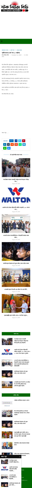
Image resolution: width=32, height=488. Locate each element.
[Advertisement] (16, 24)
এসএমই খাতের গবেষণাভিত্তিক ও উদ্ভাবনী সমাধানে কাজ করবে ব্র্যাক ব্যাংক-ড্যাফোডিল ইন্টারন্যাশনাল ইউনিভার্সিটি (21, 363)
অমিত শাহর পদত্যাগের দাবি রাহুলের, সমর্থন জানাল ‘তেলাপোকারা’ (22, 454)
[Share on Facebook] (16, 140)
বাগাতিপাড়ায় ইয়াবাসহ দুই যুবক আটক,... (14, 484)
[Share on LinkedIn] (4, 144)
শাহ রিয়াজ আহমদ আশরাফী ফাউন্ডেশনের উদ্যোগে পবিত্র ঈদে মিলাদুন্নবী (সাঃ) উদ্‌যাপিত (21, 340)
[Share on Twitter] (19, 140)
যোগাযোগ (22, 470)
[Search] (30, 41)
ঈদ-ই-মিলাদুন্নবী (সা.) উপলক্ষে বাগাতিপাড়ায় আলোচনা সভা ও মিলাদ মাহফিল (21, 412)
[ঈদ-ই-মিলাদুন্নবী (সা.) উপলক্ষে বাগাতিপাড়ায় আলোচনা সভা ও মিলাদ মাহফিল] (7, 413)
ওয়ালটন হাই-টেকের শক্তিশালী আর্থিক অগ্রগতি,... (13, 468)
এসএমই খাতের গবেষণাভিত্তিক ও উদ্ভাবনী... (13, 476)
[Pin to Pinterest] (23, 140)
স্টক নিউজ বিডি (5, 55)
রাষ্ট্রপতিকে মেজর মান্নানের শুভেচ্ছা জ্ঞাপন (21, 443)
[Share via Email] (8, 148)
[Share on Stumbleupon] (16, 144)
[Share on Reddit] (12, 144)
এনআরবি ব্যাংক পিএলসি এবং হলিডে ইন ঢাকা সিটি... (16, 289)
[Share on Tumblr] (8, 144)
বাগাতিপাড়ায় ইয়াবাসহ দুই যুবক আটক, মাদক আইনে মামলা (16, 263)
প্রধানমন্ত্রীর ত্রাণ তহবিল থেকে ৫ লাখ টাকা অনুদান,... (16, 315)
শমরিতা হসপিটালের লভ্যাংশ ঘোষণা (21, 400)
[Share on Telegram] (24, 144)
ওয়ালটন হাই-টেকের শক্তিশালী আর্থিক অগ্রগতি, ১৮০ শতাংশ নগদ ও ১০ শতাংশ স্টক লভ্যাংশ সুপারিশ (22, 351)
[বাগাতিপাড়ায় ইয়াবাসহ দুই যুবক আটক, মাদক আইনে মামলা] (16, 251)
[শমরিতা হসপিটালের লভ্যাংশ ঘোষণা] (7, 402)
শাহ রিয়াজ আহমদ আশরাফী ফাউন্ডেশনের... (14, 461)
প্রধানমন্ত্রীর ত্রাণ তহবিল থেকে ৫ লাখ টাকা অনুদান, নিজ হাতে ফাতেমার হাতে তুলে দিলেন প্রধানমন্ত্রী (22, 434)
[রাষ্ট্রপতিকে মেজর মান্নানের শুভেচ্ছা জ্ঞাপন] (7, 445)
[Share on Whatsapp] (20, 144)
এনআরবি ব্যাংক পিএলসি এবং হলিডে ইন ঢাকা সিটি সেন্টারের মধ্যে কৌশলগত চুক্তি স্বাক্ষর (22, 383)
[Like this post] (12, 140)
